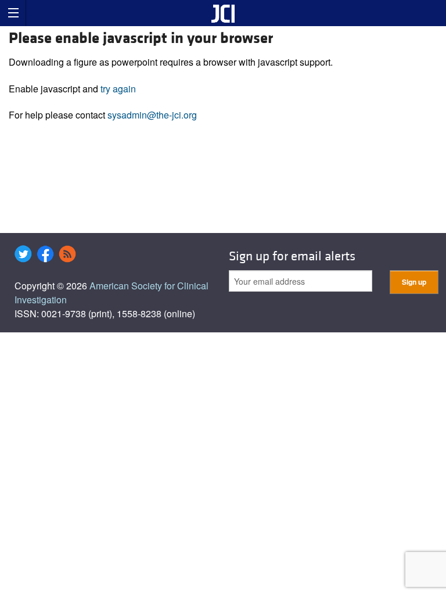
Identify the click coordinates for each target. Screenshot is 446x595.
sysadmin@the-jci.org (152, 114)
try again (118, 88)
